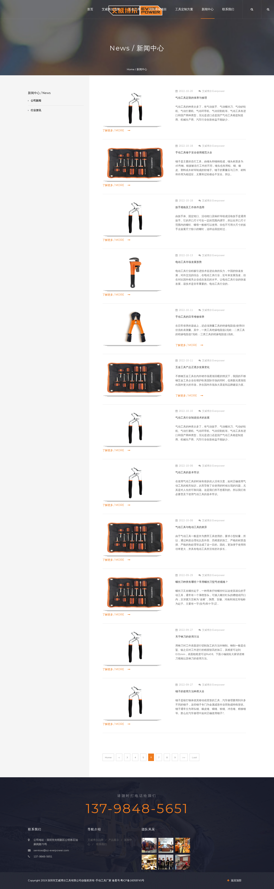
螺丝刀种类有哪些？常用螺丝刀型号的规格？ (201, 582)
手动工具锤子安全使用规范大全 (193, 152)
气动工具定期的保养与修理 (191, 97)
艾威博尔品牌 (111, 9)
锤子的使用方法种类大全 (189, 691)
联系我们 (228, 9)
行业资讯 (36, 110)
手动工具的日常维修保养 (189, 316)
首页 (90, 9)
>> (183, 757)
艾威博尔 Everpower (213, 90)
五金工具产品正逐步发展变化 (192, 367)
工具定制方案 (184, 9)
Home (130, 69)
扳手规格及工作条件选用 (189, 207)
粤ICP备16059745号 (132, 880)
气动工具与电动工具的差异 (191, 527)
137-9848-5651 (43, 856)
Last (194, 757)
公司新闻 (36, 100)
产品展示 (113, 840)
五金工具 (134, 9)
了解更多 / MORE (114, 130)
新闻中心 (208, 9)
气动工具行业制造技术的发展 (192, 417)
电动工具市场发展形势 (188, 262)
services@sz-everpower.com (51, 850)
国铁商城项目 (158, 9)
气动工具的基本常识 (187, 472)
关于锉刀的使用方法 (187, 636)
